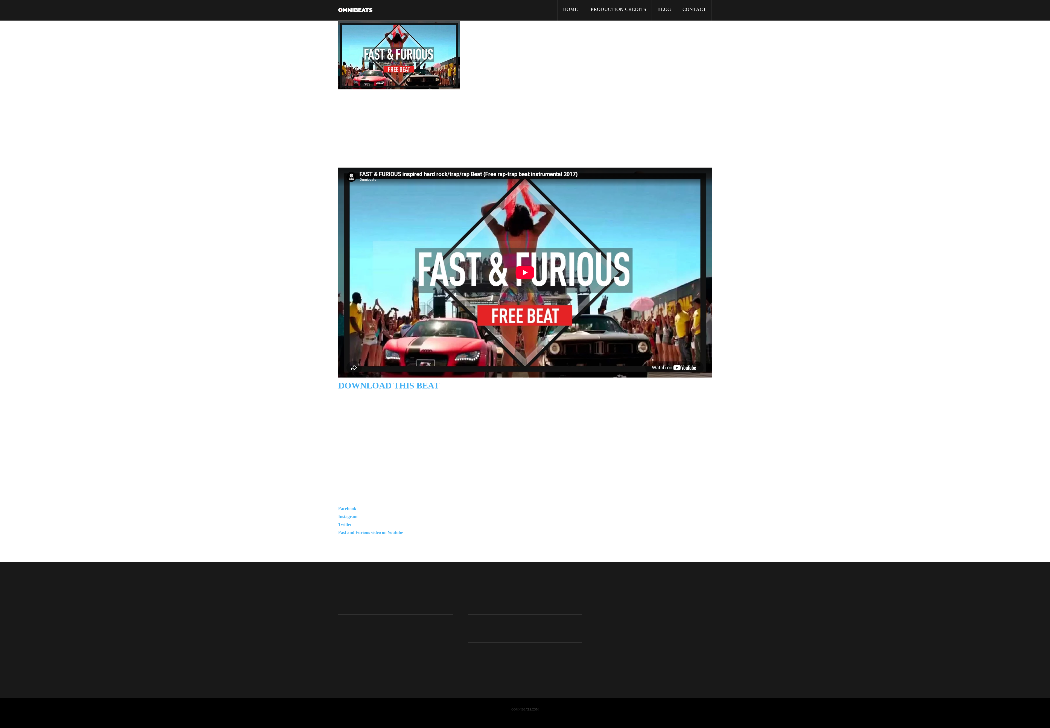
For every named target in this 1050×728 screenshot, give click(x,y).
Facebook (347, 508)
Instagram (347, 516)
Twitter (345, 524)
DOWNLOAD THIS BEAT (388, 385)
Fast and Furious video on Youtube (370, 532)
